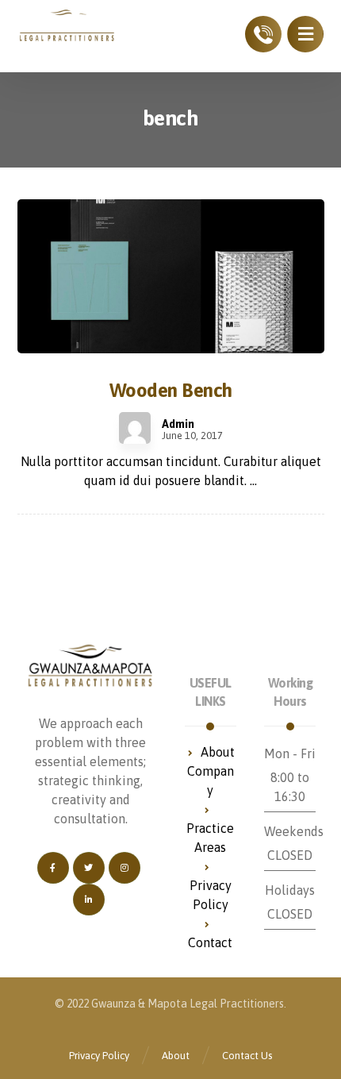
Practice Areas (210, 837)
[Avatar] (135, 428)
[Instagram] (124, 868)
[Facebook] (53, 868)
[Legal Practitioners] (67, 26)
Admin (178, 424)
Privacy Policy (211, 894)
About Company (211, 771)
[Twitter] (89, 868)
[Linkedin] (89, 899)
